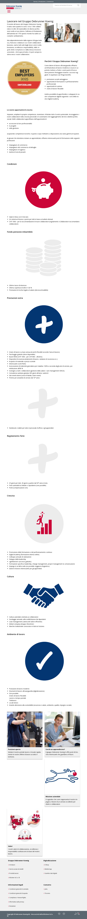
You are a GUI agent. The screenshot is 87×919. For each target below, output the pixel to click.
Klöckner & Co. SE (14, 877)
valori (35, 45)
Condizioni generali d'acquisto (18, 893)
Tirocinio (47, 893)
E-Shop (47, 865)
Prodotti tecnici (13, 873)
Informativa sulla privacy (16, 902)
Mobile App (48, 869)
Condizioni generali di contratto (18, 889)
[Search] (78, 5)
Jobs (46, 889)
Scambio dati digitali (51, 873)
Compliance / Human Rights (17, 897)
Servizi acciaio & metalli (16, 869)
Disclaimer (12, 906)
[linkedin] (59, 913)
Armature (12, 865)
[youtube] (64, 913)
